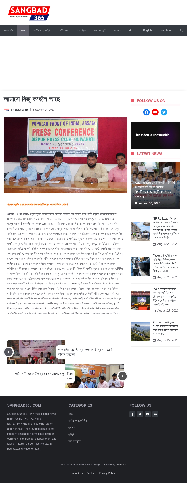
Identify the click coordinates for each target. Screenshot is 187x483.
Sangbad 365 (21, 109)
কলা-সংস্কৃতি (100, 30)
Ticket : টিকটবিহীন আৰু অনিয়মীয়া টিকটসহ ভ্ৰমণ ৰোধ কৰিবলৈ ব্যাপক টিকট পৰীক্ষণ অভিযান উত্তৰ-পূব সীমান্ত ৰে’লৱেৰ (165, 263)
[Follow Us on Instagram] (148, 414)
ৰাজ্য (23, 30)
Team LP (121, 464)
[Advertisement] (93, 63)
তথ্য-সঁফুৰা (81, 30)
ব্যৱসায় (71, 427)
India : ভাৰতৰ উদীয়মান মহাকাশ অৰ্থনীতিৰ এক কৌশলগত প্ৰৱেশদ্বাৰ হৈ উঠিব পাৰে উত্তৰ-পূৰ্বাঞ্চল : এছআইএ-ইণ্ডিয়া (165, 296)
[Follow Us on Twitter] (140, 414)
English (147, 30)
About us (77, 473)
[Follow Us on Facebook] (132, 414)
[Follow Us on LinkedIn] (155, 414)
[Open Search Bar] (181, 30)
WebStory (166, 30)
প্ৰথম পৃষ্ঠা (8, 30)
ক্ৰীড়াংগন (64, 30)
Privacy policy (107, 473)
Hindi (132, 30)
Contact (90, 473)
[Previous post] (8, 352)
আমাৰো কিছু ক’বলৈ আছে (32, 99)
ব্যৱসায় (117, 30)
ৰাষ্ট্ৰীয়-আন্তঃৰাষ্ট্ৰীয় (42, 30)
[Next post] (122, 376)
